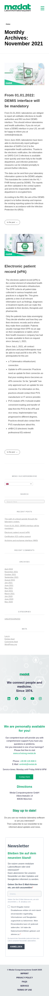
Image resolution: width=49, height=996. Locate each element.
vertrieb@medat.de (28, 764)
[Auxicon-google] (24, 698)
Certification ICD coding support (18, 536)
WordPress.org (11, 644)
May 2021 (9, 588)
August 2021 (10, 580)
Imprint (25, 973)
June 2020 (9, 599)
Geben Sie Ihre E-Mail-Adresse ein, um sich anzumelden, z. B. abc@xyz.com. (23, 901)
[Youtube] (32, 698)
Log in (7, 636)
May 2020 (9, 602)
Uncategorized (12, 619)
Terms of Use (24, 990)
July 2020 (9, 596)
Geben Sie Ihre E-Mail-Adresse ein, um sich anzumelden (23, 886)
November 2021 (11, 572)
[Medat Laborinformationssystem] (18, 8)
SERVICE (24, 986)
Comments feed (11, 642)
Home (8, 24)
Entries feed (10, 639)
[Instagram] (40, 698)
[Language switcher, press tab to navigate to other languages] (19, 484)
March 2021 (10, 594)
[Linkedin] (9, 698)
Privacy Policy (24, 978)
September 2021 (11, 577)
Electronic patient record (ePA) (17, 532)
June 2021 (9, 585)
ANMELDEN (16, 947)
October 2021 (10, 574)
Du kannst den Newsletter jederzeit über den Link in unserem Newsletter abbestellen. (23, 940)
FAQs (24, 982)
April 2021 (9, 591)
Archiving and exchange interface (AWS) (21, 540)
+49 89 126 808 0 (28, 761)
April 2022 (9, 569)
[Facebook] (16, 698)
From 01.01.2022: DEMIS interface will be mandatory (22, 100)
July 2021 (9, 583)
